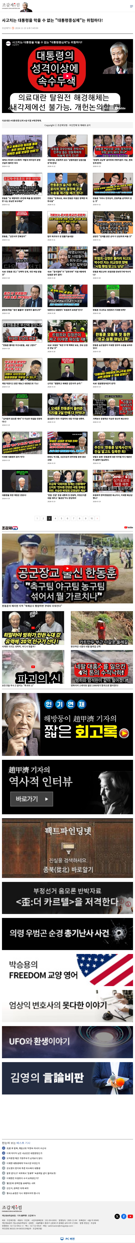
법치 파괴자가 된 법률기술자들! (60, 236)
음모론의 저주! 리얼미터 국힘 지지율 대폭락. (66, 418)
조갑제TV (32, 1215)
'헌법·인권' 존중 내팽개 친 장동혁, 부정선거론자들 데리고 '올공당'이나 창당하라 (66, 496)
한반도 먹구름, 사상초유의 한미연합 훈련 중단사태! (66, 458)
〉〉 (97, 518)
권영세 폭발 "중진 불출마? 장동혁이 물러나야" (21, 309)
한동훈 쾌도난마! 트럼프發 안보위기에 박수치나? (112, 273)
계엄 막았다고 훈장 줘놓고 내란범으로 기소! (20, 383)
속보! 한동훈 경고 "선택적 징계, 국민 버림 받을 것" (22, 273)
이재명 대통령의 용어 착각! (13, 456)
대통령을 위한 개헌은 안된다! (14, 495)
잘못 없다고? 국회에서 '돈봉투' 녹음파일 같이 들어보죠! (31, 1173)
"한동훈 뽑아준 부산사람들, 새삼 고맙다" (19, 345)
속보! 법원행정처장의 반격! (104, 383)
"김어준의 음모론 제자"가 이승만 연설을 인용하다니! (22, 420)
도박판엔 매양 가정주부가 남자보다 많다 (24, 1158)
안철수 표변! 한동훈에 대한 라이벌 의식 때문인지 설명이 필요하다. (112, 458)
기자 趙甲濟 (22, 1215)
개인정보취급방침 (9, 1215)
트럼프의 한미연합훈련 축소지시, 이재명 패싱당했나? (112, 496)
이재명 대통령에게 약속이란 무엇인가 (23, 1163)
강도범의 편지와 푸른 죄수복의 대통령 (23, 1168)
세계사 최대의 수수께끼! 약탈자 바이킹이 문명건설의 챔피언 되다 (21, 161)
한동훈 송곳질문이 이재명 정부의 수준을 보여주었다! (112, 347)
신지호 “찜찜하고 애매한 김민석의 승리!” (64, 383)
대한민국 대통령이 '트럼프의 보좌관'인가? (65, 309)
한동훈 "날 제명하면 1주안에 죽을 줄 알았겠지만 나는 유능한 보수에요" (21, 200)
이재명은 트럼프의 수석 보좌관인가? (23, 1178)
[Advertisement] (67, 1116)
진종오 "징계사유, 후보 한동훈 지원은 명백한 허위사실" (67, 200)
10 (92, 518)
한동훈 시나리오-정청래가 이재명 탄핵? (109, 309)
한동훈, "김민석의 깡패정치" (14, 236)
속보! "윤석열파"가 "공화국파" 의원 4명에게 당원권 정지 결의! (66, 273)
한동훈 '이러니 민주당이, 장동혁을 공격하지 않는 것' (112, 200)
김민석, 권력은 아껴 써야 (17, 1188)
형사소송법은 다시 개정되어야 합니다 (23, 1193)
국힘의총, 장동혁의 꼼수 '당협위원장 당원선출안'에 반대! (66, 161)
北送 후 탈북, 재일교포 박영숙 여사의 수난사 (26, 1148)
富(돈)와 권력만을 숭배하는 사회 (21, 1183)
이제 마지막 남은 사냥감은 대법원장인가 (24, 1153)
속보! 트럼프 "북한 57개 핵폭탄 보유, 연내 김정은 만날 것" (67, 347)
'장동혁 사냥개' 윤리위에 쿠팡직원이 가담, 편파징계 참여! (112, 161)
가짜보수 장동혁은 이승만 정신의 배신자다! (111, 418)
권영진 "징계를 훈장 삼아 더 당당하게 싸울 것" (112, 236)
